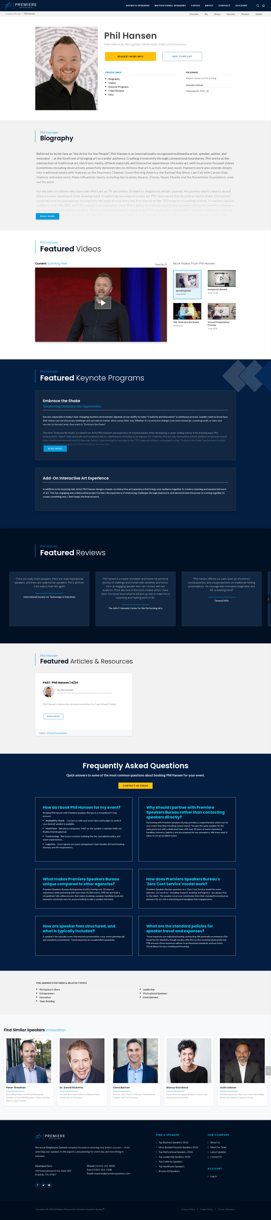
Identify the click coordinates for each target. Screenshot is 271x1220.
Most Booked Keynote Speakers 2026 (178, 1147)
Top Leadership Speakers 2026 (174, 1156)
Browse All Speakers (169, 1171)
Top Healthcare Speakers (171, 1166)
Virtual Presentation (57, 733)
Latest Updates (218, 1152)
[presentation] (268, 599)
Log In (213, 1176)
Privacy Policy (188, 1209)
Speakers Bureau (13, 13)
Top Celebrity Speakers (171, 1161)
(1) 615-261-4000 (105, 1165)
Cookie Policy (206, 1209)
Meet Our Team (218, 1147)
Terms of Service (226, 1209)
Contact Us (216, 1156)
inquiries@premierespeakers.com (112, 1173)
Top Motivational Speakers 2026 (176, 1152)
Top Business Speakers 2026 (173, 1142)
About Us (215, 1142)
